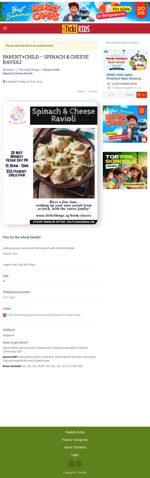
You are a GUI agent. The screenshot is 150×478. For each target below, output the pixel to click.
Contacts (93, 91)
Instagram (79, 463)
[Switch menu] (5, 28)
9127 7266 (9, 297)
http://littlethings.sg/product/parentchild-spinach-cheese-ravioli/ (44, 314)
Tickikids (82, 472)
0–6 (111, 94)
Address (81, 91)
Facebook (71, 463)
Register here (10, 253)
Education (130, 94)
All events (8, 69)
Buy (144, 95)
